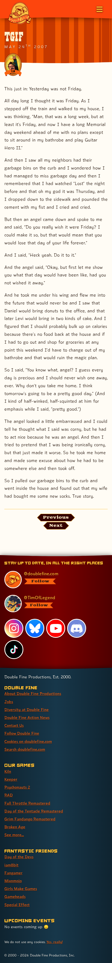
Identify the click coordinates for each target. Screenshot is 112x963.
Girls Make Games (20, 888)
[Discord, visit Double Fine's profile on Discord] (76, 628)
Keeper (10, 779)
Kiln (7, 771)
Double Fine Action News (26, 717)
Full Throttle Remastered (27, 803)
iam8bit (11, 865)
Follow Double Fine (21, 733)
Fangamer (13, 872)
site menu (52, 556)
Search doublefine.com (24, 749)
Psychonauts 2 (17, 787)
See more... (14, 834)
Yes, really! (54, 942)
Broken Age (14, 826)
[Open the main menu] (99, 8)
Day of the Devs (18, 856)
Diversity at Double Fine (26, 709)
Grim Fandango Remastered (29, 819)
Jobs (8, 701)
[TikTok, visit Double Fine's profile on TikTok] (13, 649)
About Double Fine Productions (32, 693)
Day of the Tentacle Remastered (33, 811)
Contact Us (14, 725)
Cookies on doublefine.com (28, 741)
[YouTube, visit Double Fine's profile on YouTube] (55, 628)
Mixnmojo (13, 880)
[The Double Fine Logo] (20, 13)
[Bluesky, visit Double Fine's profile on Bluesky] (34, 628)
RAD (8, 795)
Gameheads (15, 896)
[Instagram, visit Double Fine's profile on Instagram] (13, 628)
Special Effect (17, 904)
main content (76, 556)
